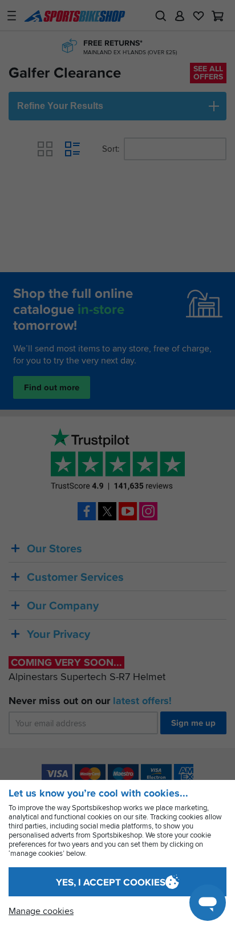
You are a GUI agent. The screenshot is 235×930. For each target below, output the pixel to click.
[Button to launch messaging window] (207, 902)
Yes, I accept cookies (110, 882)
